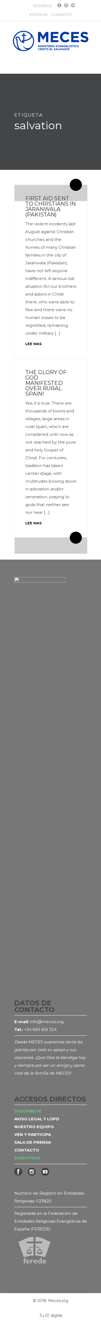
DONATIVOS (27, 1157)
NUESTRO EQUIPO (34, 1126)
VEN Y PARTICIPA (32, 1134)
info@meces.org (47, 1021)
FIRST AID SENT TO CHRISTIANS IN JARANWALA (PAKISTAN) (50, 206)
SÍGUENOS (42, 5)
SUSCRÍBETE (27, 1111)
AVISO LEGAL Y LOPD (36, 1118)
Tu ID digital (50, 1315)
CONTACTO (61, 14)
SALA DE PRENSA (32, 1142)
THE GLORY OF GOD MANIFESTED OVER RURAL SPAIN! (46, 383)
